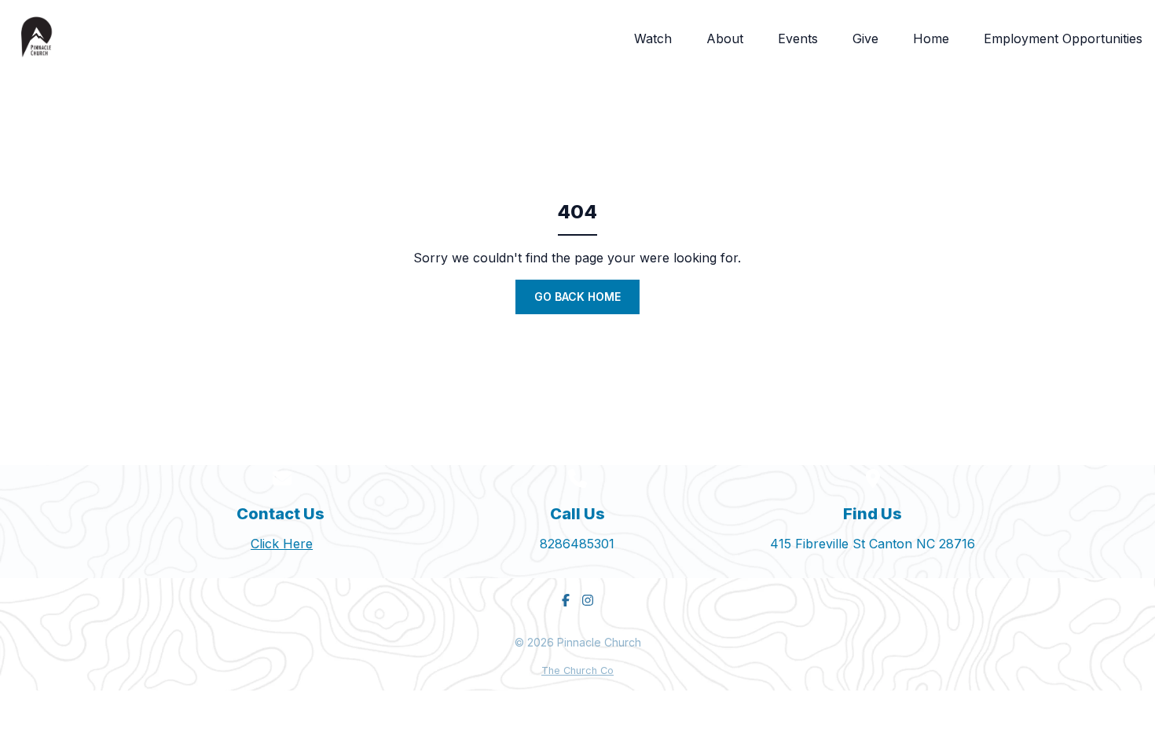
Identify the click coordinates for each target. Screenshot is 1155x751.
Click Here (282, 543)
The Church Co (577, 670)
